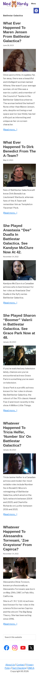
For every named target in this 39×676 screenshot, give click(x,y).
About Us (10, 664)
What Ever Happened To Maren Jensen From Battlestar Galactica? (16, 32)
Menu (33, 4)
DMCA (31, 668)
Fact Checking (19, 668)
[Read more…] (10, 129)
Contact (20, 664)
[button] (36, 10)
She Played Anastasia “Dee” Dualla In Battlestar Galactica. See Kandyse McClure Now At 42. (18, 239)
